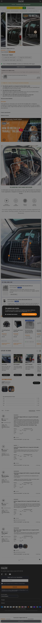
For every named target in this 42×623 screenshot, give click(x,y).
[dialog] (21, 311)
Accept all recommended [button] (29, 314)
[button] (11, 314)
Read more (30, 311)
